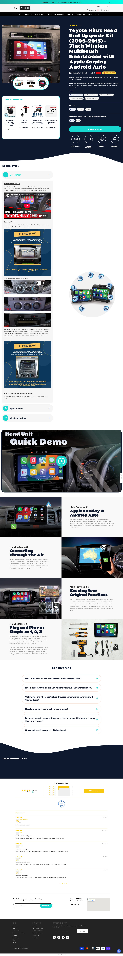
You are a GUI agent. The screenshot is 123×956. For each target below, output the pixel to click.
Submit (82, 931)
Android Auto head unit (17, 565)
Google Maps (101, 525)
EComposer (63, 954)
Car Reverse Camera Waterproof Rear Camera (10, 123)
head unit (101, 519)
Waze (95, 525)
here (46, 333)
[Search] (102, 6)
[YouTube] (67, 937)
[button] (73, 25)
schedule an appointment (18, 651)
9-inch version (31, 329)
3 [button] (62, 883)
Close (109, 2)
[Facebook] (54, 937)
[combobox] (101, 6)
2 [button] (59, 883)
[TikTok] (63, 937)
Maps (109, 525)
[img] (19, 817)
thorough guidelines (29, 644)
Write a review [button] (93, 791)
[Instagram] (58, 937)
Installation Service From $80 (72, 2)
